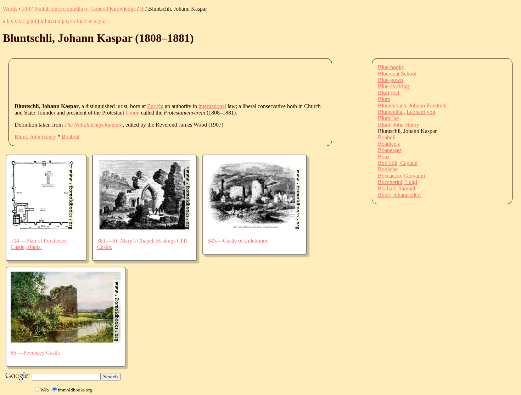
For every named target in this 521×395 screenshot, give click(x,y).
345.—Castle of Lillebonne (237, 241)
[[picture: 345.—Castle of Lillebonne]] (254, 229)
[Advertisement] (144, 80)
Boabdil (70, 137)
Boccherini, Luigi (397, 182)
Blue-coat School (397, 74)
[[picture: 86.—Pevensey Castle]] (66, 341)
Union (132, 113)
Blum (384, 99)
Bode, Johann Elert (399, 195)
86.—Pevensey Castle (35, 353)
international (212, 106)
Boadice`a (389, 144)
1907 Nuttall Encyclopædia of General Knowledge (79, 9)
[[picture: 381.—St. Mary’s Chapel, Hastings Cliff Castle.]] (144, 229)
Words (10, 9)
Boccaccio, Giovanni (401, 176)
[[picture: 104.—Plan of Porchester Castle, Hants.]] (43, 229)
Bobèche (388, 169)
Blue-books (391, 67)
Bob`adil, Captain (398, 163)
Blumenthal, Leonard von (406, 112)
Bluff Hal (388, 93)
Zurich (154, 106)
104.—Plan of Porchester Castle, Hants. (39, 244)
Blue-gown (390, 80)
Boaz (384, 157)
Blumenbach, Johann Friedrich (412, 105)
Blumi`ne (388, 118)
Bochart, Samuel (396, 188)
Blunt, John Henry (35, 137)
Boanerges (390, 150)
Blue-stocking (393, 86)
